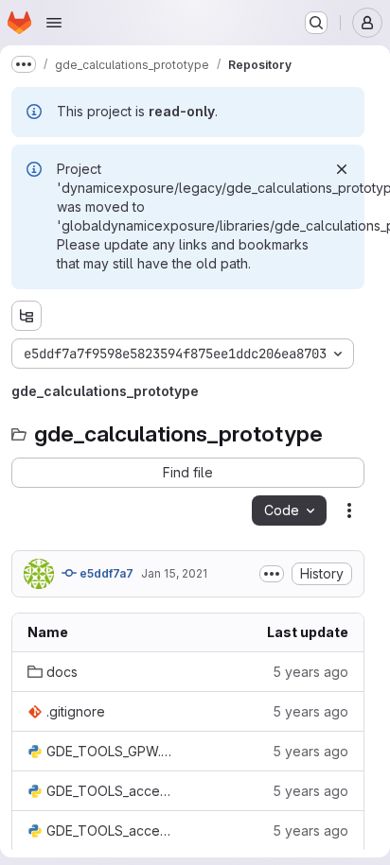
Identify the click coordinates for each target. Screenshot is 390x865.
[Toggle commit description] (271, 573)
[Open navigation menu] (54, 23)
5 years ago (310, 672)
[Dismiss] (341, 169)
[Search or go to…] (316, 22)
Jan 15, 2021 (174, 573)
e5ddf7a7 (105, 573)
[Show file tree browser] (26, 316)
